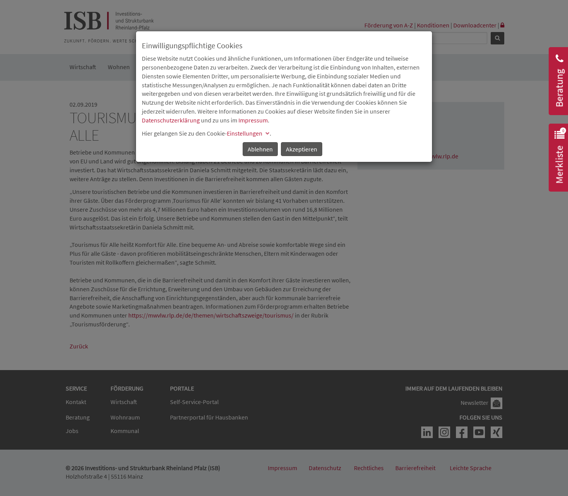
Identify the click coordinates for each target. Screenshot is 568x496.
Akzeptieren (301, 149)
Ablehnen (260, 149)
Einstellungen (244, 133)
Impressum (253, 120)
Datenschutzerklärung (171, 120)
